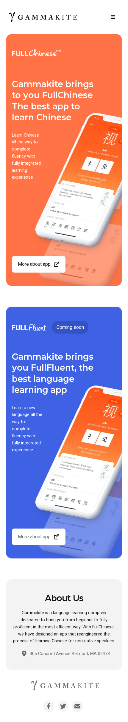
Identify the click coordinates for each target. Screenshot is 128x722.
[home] (41, 17)
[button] (113, 17)
